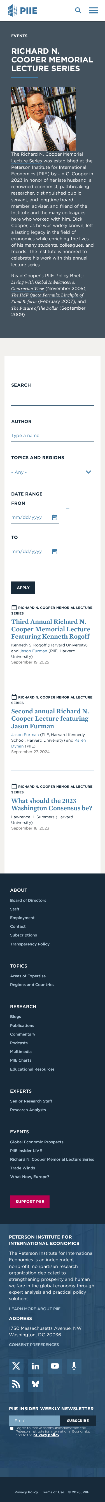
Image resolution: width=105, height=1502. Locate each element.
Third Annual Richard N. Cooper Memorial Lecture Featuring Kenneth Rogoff (50, 628)
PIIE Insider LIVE (26, 1150)
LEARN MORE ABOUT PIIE (34, 1309)
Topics (18, 966)
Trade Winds (22, 1168)
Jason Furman (33, 651)
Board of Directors (28, 900)
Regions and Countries (32, 984)
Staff (14, 909)
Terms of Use (53, 1492)
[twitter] (16, 1366)
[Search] (78, 10)
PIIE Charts (20, 1060)
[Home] (23, 11)
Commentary (22, 1034)
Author (21, 421)
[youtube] (55, 1366)
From (18, 503)
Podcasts (19, 1043)
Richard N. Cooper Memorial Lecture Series (52, 1159)
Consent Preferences (34, 1344)
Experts (21, 1091)
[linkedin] (35, 1366)
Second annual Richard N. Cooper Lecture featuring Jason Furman (50, 718)
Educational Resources (32, 1069)
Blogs (15, 1016)
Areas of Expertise (28, 976)
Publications (22, 1025)
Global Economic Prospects (37, 1142)
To (14, 537)
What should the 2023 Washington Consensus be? (51, 804)
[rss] (16, 1384)
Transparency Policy (30, 944)
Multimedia (21, 1051)
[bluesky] (35, 1384)
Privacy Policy (26, 1492)
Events (19, 36)
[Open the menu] (94, 10)
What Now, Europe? (29, 1176)
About (18, 890)
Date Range (27, 494)
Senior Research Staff (31, 1101)
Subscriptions (23, 935)
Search (21, 385)
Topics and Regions (37, 457)
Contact (18, 926)
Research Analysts (28, 1110)
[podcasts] (74, 1366)
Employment (22, 917)
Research (23, 1006)
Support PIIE (30, 1201)
